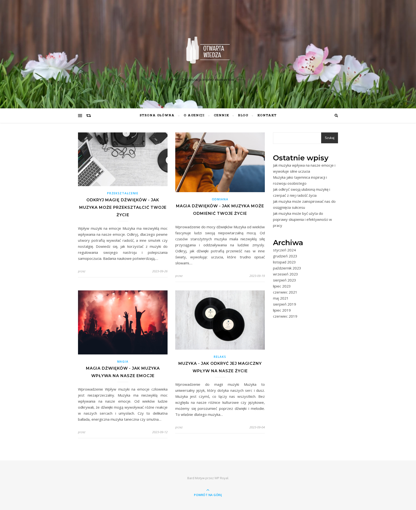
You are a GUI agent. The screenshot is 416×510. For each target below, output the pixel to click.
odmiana (220, 199)
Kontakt (267, 115)
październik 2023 (287, 268)
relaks (220, 357)
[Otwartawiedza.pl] (208, 50)
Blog (243, 115)
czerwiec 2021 (285, 292)
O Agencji (194, 115)
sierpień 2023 (284, 280)
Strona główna (157, 115)
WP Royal (221, 478)
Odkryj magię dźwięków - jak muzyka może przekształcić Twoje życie (123, 207)
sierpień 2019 (284, 304)
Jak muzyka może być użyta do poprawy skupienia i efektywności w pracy (302, 219)
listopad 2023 (284, 262)
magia (123, 362)
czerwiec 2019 (285, 316)
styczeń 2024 (284, 250)
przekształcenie (122, 193)
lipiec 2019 (282, 310)
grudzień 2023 (285, 256)
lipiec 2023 (282, 286)
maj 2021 (281, 298)
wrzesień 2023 (285, 274)
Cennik (221, 115)
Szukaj (329, 138)
